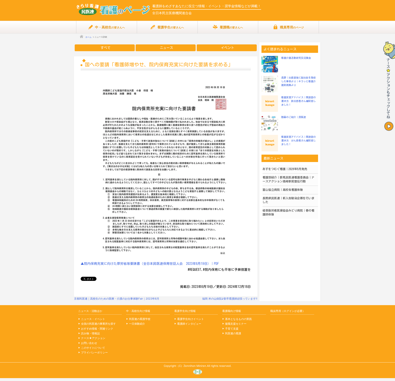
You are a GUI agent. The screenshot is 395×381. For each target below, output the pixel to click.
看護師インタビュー (189, 323)
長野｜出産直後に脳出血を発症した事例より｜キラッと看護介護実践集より (298, 81)
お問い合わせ (89, 343)
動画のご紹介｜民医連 (293, 117)
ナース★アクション (93, 338)
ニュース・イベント (93, 319)
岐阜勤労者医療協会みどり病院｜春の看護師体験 (288, 212)
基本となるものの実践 (238, 319)
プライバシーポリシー (94, 352)
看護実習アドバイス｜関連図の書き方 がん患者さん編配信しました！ (298, 140)
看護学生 (170, 27)
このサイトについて (93, 347)
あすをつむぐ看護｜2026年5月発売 (285, 169)
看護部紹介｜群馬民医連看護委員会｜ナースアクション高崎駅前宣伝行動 (288, 179)
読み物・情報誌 (90, 333)
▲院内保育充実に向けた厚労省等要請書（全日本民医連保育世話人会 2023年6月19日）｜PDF (150, 263)
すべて (105, 47)
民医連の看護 (233, 333)
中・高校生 (110, 27)
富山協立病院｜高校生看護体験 (283, 189)
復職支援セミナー (235, 323)
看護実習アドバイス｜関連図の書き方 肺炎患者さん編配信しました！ (298, 101)
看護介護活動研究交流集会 (296, 58)
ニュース (166, 47)
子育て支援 (231, 328)
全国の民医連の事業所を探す (98, 323)
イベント (227, 47)
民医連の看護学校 (139, 319)
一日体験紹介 (137, 323)
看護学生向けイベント (190, 319)
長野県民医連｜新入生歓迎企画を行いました (288, 200)
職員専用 (292, 27)
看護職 (231, 27)
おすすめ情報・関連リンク (97, 328)
